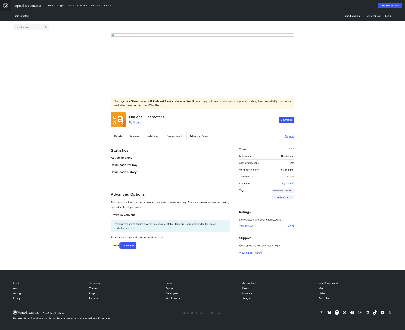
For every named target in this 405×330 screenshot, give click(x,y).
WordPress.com (328, 283)
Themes (93, 288)
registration (278, 197)
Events (245, 288)
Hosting (17, 293)
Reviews (134, 136)
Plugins (93, 293)
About (16, 283)
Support (289, 136)
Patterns (93, 298)
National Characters (146, 117)
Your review (246, 225)
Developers (172, 293)
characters (278, 191)
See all (290, 225)
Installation (153, 136)
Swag (246, 298)
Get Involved (249, 283)
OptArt (137, 122)
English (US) (288, 183)
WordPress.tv (174, 298)
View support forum (250, 252)
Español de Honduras (53, 313)
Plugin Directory (21, 16)
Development (174, 136)
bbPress (324, 293)
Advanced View (199, 136)
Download (286, 119)
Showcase (94, 283)
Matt (322, 288)
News (16, 288)
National (289, 191)
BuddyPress (326, 298)
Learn (169, 283)
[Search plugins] (46, 27)
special (289, 197)
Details (118, 136)
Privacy (16, 298)
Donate (247, 293)
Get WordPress (390, 5)
